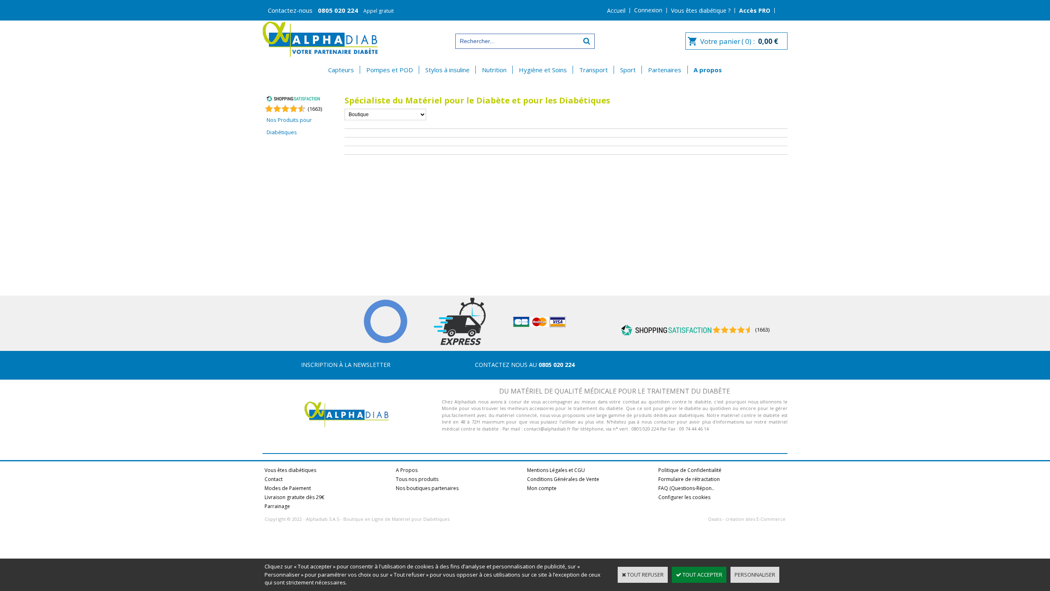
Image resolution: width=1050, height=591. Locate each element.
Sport (628, 70)
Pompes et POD (389, 70)
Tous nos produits (417, 479)
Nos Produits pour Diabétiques (289, 126)
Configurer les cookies (684, 497)
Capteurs (341, 70)
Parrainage (277, 506)
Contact (274, 479)
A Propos (407, 470)
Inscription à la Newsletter (345, 365)
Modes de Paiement (288, 488)
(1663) (762, 329)
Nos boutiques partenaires (427, 488)
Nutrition (494, 70)
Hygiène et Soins (543, 70)
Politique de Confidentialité (689, 470)
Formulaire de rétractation (689, 479)
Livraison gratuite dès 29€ (294, 497)
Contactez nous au (525, 365)
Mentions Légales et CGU (556, 470)
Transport (593, 70)
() (315, 108)
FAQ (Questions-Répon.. (686, 488)
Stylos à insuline (447, 70)
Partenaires (664, 70)
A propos (708, 70)
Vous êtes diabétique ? (700, 10)
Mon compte (542, 488)
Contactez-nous (331, 10)
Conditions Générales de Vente (563, 479)
